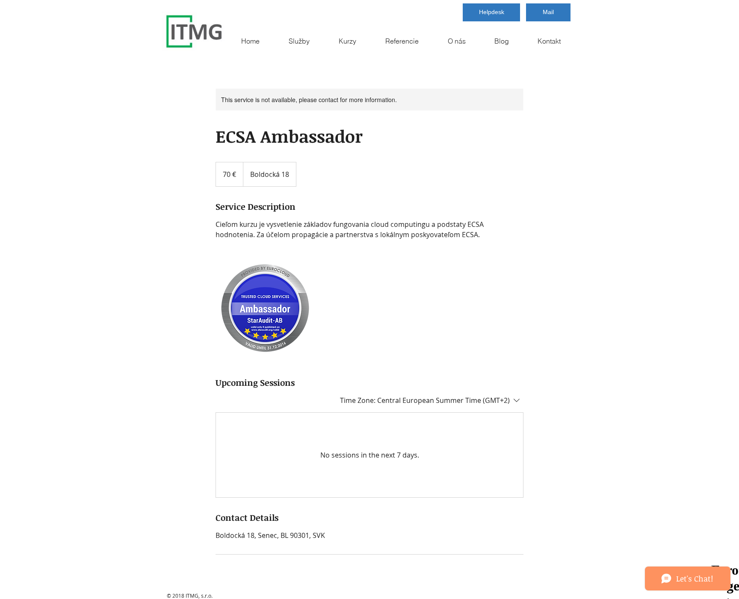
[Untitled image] (265, 308)
